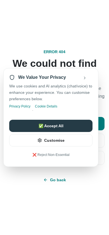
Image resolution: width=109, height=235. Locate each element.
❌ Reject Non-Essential (51, 155)
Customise (54, 140)
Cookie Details (46, 106)
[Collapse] (88, 78)
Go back (58, 180)
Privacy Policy (19, 106)
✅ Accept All (51, 126)
